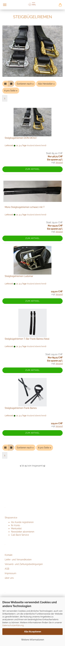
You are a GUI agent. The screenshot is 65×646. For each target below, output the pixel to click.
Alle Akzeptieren (32, 631)
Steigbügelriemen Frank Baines (21, 408)
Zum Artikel (32, 169)
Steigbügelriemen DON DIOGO (21, 138)
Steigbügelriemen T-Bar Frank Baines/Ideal (27, 339)
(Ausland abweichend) (36, 145)
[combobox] (25, 84)
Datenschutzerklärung (13, 625)
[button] (5, 84)
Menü (4, 5)
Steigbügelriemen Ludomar (19, 276)
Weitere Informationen (32, 639)
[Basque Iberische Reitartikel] (32, 5)
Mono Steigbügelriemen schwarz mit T (25, 207)
